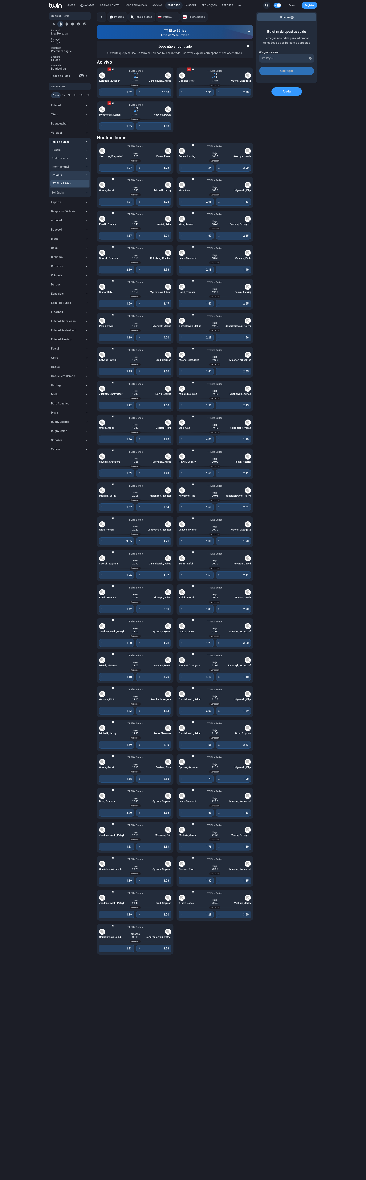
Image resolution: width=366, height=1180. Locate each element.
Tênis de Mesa (60, 141)
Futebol (56, 105)
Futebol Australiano (63, 330)
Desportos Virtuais (63, 211)
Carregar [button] (286, 71)
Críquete (56, 275)
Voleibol (56, 132)
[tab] (54, 24)
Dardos (56, 284)
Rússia (56, 149)
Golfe (54, 357)
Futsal (55, 348)
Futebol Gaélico (61, 339)
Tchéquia (58, 192)
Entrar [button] (292, 5)
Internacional (60, 166)
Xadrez (56, 449)
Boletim (286, 17)
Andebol (56, 220)
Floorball (57, 311)
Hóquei (56, 366)
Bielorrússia (60, 158)
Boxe (54, 247)
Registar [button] (309, 5)
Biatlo (55, 238)
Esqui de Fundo (61, 302)
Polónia (57, 175)
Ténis (54, 114)
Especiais (57, 293)
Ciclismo (57, 257)
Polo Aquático (60, 403)
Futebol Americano (63, 321)
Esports (56, 202)
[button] (266, 5)
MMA (54, 394)
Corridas (57, 266)
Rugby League (60, 421)
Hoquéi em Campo (63, 376)
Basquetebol (59, 123)
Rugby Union (59, 430)
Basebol (56, 229)
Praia (54, 412)
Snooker (56, 440)
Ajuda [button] (287, 91)
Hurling (56, 385)
